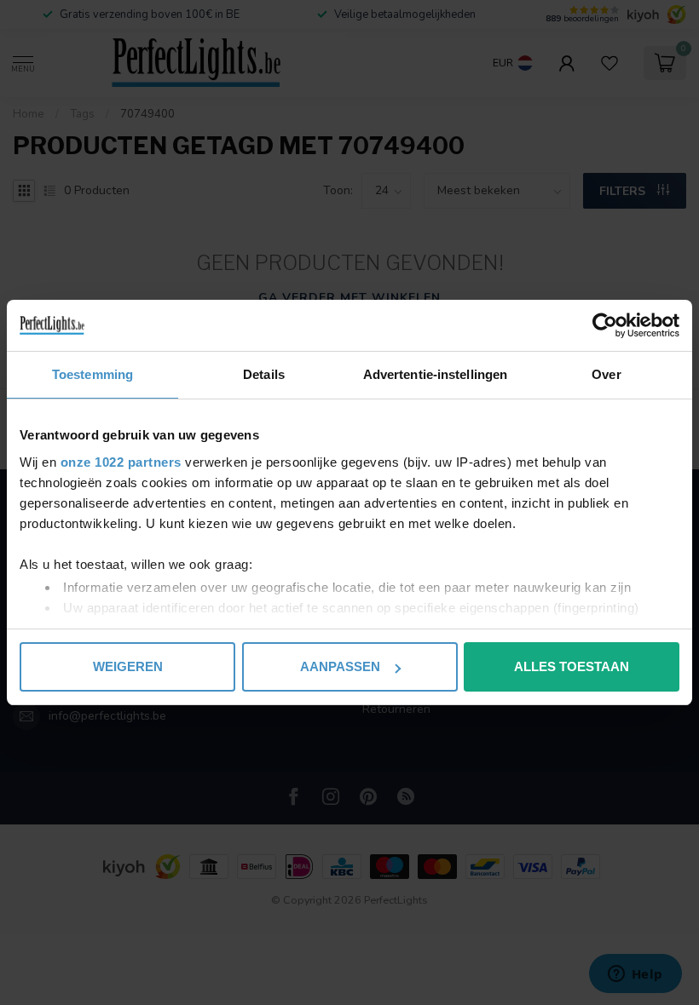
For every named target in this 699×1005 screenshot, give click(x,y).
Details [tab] (264, 374)
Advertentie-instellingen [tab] (435, 374)
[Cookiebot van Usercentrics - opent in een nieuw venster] (604, 325)
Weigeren (128, 666)
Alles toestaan (571, 666)
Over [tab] (606, 374)
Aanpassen (340, 666)
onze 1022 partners (121, 462)
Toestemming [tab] (92, 374)
